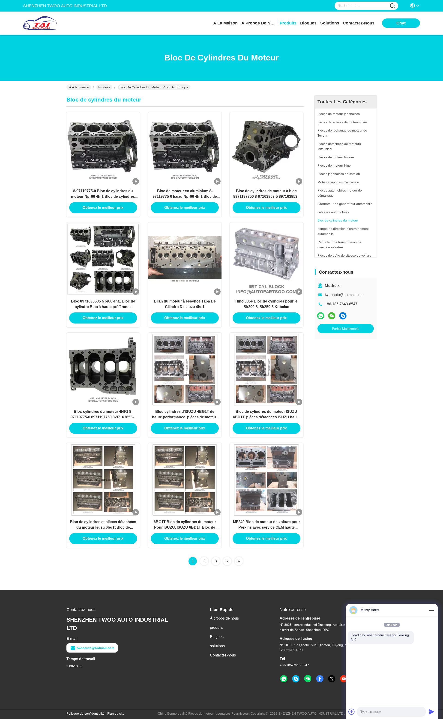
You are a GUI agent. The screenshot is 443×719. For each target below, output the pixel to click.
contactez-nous (358, 23)
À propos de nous (258, 23)
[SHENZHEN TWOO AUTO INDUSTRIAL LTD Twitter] (332, 679)
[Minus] (431, 610)
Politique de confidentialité (85, 713)
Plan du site (115, 713)
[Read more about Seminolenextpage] (227, 561)
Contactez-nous (223, 655)
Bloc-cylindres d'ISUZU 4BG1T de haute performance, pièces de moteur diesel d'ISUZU (184, 417)
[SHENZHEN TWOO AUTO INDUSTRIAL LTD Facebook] (320, 679)
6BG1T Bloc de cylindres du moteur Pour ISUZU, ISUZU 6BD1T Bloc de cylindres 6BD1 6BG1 (185, 527)
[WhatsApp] (321, 316)
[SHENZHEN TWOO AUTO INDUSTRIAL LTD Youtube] (344, 679)
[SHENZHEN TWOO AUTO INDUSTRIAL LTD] (48, 23)
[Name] (392, 6)
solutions (329, 23)
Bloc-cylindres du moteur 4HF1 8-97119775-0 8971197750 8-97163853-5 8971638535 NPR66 (103, 417)
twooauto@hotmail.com (344, 295)
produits (288, 23)
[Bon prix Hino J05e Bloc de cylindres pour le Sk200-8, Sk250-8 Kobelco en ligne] (266, 259)
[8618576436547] (284, 679)
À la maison (225, 23)
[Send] (431, 712)
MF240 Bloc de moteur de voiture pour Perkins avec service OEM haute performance (266, 527)
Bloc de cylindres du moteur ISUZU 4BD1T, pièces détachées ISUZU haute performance (266, 417)
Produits (104, 87)
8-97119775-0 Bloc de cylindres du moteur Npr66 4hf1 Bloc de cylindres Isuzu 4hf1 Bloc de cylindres (103, 196)
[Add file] (351, 712)
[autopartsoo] (343, 316)
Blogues (217, 637)
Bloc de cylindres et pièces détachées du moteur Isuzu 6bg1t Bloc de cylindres (103, 527)
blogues (308, 23)
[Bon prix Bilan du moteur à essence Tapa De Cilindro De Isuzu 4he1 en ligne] (185, 259)
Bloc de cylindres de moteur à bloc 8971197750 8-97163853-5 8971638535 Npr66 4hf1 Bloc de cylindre (266, 196)
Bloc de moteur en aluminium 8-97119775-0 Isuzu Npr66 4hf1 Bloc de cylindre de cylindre (185, 196)
